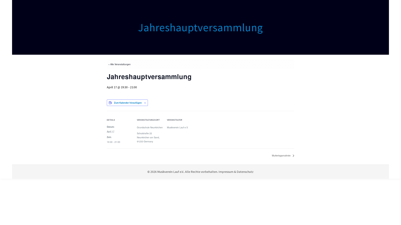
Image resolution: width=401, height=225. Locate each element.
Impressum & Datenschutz (236, 172)
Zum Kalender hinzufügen (128, 102)
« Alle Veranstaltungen (119, 64)
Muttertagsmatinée (281, 155)
